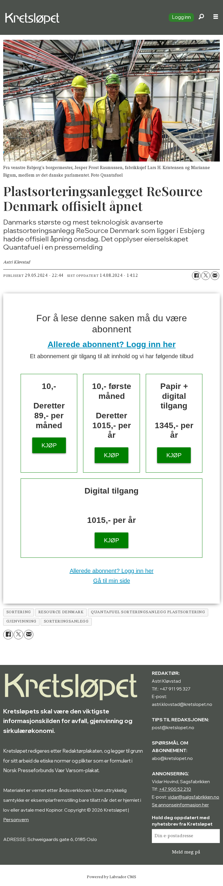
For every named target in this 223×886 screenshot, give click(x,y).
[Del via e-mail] (215, 275)
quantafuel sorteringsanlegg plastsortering (148, 612)
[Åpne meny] (216, 17)
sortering (18, 612)
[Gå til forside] (82, 17)
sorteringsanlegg (66, 621)
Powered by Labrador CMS (111, 877)
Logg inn (181, 17)
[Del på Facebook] (196, 275)
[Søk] (201, 17)
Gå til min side (111, 580)
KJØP (49, 445)
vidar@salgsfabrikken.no (193, 797)
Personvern (16, 819)
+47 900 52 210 (175, 789)
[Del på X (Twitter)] (205, 275)
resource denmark (61, 612)
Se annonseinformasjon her (180, 805)
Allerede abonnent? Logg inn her (112, 344)
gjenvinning (21, 621)
